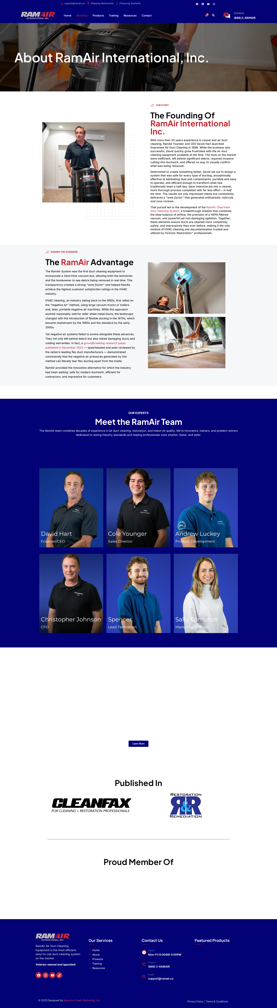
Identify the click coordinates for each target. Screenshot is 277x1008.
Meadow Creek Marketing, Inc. (82, 1000)
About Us (82, 15)
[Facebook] (197, 4)
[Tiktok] (59, 975)
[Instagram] (214, 4)
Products (98, 15)
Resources (130, 15)
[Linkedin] (202, 4)
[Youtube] (208, 4)
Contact (147, 15)
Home (67, 15)
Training (113, 15)
